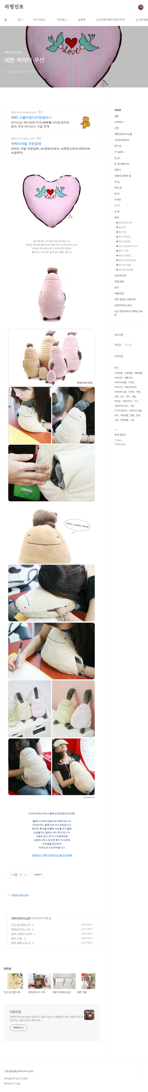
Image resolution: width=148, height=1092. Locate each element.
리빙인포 (14, 7)
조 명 (116, 211)
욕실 (134, 396)
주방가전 (118, 387)
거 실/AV (118, 152)
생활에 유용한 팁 (122, 175)
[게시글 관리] (25, 875)
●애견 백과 (121, 232)
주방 (132, 406)
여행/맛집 (119, 293)
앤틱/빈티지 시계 (20, 929)
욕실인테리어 (130, 387)
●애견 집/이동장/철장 (126, 260)
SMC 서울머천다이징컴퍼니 (31, 117)
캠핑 (116, 116)
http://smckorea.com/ (24, 112)
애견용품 (124, 420)
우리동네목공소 (122, 140)
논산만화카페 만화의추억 (110, 20)
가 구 (116, 205)
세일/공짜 (119, 281)
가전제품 (118, 373)
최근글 (117, 344)
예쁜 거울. (17, 938)
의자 (116, 415)
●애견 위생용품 (123, 255)
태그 (20, 20)
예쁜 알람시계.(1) (21, 942)
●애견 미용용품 (123, 241)
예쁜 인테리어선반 (21, 933)
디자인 (131, 382)
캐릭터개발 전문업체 (26, 143)
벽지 (128, 396)
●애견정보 (121, 227)
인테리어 (118, 122)
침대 (138, 415)
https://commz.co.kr (23, 138)
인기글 (128, 344)
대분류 (117, 110)
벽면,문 (118, 187)
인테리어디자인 (121, 406)
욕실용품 (124, 415)
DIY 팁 (117, 146)
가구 (136, 401)
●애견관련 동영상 (124, 222)
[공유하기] (21, 875)
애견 (116, 217)
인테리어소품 (120, 392)
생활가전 (128, 377)
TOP (141, 1073)
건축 (116, 128)
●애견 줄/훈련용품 (124, 269)
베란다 (117, 169)
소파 (132, 420)
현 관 (116, 193)
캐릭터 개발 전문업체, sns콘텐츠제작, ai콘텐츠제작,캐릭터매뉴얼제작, (50, 150)
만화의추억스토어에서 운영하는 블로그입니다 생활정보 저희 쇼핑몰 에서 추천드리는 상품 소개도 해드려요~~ (46, 1018)
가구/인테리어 (120, 410)
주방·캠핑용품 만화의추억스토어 (18, 1071)
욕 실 (116, 181)
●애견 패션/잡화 (123, 265)
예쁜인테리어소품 (20, 918)
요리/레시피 (120, 275)
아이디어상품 (120, 382)
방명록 (82, 20)
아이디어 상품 (135, 410)
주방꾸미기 (127, 401)
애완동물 (138, 373)
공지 (116, 287)
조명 (116, 396)
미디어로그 (40, 20)
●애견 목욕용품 (123, 236)
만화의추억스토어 (123, 305)
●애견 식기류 (122, 251)
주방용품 (128, 373)
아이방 (117, 199)
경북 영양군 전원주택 (124, 299)
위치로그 (62, 20)
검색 (132, 7)
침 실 (116, 157)
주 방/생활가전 (121, 163)
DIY (122, 396)
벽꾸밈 (117, 401)
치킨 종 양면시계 (20, 924)
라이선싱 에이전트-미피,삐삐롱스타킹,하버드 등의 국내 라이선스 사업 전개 (40, 124)
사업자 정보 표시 (20, 894)
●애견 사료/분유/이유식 (127, 246)
